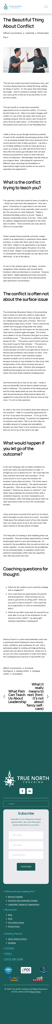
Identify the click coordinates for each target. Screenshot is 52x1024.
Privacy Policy (35, 992)
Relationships (43, 33)
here (8, 654)
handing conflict (22, 671)
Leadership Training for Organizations (23, 904)
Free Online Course (16, 922)
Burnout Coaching (15, 896)
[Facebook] (22, 791)
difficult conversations (12, 668)
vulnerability (17, 674)
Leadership (29, 33)
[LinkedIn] (30, 791)
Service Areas (14, 926)
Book (10, 918)
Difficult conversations (12, 33)
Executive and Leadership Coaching (22, 900)
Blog (10, 915)
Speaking (12, 943)
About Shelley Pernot (17, 939)
